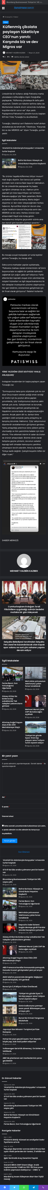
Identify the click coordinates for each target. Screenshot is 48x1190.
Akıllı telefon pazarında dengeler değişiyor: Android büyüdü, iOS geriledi (23, 978)
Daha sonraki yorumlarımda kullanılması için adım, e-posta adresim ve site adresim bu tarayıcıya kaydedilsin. (24, 829)
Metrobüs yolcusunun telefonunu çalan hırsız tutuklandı (35, 683)
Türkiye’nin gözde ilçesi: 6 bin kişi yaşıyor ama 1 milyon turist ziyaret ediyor (34, 739)
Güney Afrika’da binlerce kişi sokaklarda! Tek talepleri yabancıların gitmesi (12, 701)
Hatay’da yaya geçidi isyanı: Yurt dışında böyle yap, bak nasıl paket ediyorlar (22, 1040)
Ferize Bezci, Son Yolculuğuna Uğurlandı (10, 685)
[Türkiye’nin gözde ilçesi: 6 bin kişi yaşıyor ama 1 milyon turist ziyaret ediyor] (35, 727)
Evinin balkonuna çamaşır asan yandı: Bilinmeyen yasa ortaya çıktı (32, 1008)
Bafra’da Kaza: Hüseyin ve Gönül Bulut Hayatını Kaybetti (31, 891)
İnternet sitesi (7, 816)
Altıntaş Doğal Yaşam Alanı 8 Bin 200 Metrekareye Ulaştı (12, 725)
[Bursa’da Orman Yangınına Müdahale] (10, 1021)
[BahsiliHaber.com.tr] (24, 7)
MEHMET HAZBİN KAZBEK (15, 53)
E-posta (6, 807)
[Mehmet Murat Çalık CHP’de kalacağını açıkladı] (35, 701)
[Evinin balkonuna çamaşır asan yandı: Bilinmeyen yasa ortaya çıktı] (10, 1009)
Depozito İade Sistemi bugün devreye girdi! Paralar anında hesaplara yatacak (32, 927)
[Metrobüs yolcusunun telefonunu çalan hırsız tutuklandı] (35, 673)
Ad (4, 797)
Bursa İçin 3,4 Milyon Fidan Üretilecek (20, 986)
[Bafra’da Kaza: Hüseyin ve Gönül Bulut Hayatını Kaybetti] (9, 163)
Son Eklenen (24, 852)
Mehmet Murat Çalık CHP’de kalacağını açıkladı (34, 712)
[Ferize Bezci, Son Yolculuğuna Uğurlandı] (12, 674)
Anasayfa (8, 17)
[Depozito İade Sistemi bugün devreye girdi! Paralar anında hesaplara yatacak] (10, 928)
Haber (15, 17)
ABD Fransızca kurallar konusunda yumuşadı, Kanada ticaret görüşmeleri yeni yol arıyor (24, 968)
